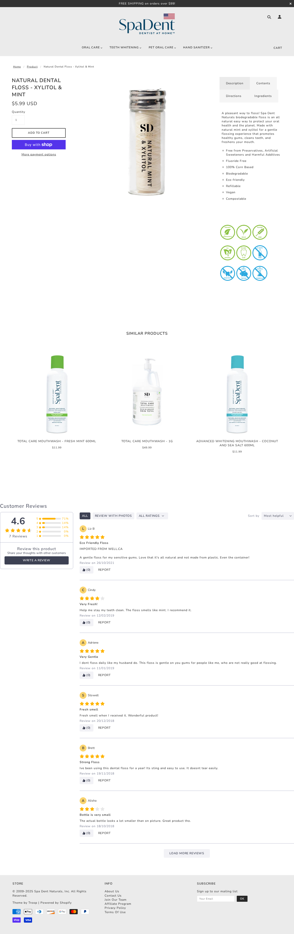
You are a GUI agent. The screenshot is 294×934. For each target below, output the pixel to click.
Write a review (36, 560)
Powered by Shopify (56, 903)
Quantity (18, 112)
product (32, 66)
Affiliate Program (118, 904)
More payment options (39, 154)
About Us (112, 891)
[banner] (147, 24)
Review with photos (113, 516)
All (85, 516)
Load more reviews (186, 853)
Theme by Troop (24, 903)
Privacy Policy (115, 908)
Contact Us (113, 896)
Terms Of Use (115, 912)
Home (17, 66)
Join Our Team (116, 900)
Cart (278, 48)
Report (104, 570)
